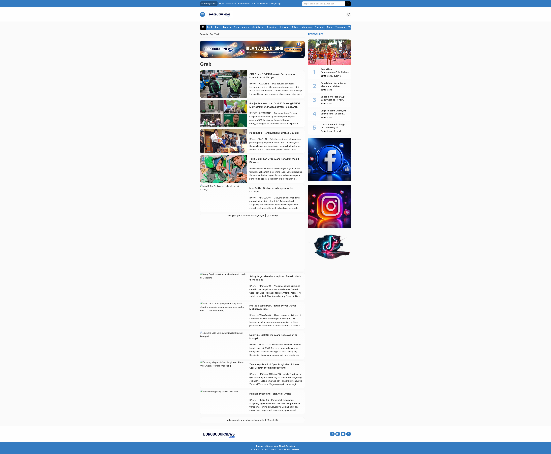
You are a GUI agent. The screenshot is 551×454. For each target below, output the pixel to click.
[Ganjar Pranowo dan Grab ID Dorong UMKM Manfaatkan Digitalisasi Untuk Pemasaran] (223, 113)
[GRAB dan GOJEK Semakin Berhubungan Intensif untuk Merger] (223, 84)
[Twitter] (348, 434)
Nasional (319, 27)
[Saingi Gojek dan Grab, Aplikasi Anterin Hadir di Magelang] (223, 286)
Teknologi (340, 27)
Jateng (245, 27)
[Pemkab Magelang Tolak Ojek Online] (223, 402)
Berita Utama (213, 27)
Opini (329, 27)
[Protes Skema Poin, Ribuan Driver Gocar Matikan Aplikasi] (223, 315)
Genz (236, 27)
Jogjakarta (257, 27)
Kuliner (295, 27)
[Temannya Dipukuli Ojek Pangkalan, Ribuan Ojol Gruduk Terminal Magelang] (223, 374)
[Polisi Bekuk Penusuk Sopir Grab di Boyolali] (223, 141)
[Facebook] (332, 434)
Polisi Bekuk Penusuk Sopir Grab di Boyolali (274, 132)
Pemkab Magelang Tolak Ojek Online (270, 393)
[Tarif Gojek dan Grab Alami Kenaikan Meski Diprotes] (223, 169)
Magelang (307, 27)
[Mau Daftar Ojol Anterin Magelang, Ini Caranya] (223, 198)
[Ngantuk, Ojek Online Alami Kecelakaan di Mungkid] (223, 345)
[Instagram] (337, 434)
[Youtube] (343, 434)
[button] (348, 3)
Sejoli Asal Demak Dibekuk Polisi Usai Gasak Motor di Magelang (250, 3)
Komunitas (271, 27)
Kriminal (284, 27)
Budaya (227, 27)
